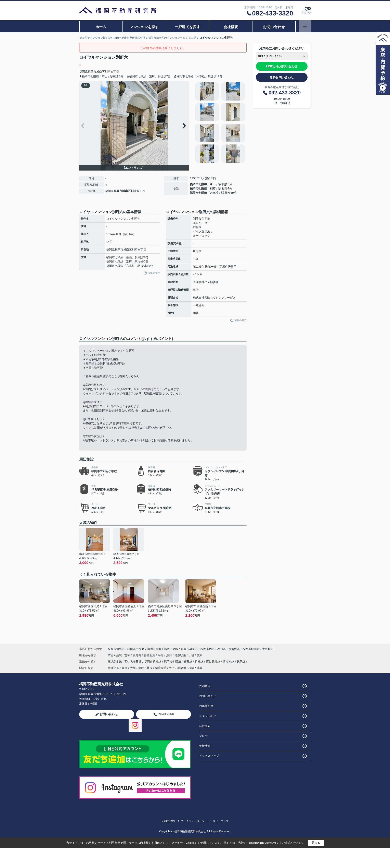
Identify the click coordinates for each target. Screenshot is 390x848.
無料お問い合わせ (282, 77)
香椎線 (199, 661)
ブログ (203, 735)
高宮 (111, 655)
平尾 (161, 655)
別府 (107, 71)
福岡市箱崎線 (153, 661)
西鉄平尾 (113, 668)
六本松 (214, 192)
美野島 (137, 655)
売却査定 (204, 686)
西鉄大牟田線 (133, 661)
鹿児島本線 (115, 661)
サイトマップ (221, 821)
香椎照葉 (150, 655)
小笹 (191, 655)
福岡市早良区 (189, 649)
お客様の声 (206, 706)
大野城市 (268, 649)
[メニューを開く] (305, 26)
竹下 (172, 668)
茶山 (213, 184)
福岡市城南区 (96, 71)
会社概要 (230, 27)
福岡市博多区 (116, 649)
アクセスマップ (209, 755)
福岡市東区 (171, 649)
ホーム (100, 27)
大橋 (133, 668)
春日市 (221, 649)
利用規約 (169, 821)
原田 (169, 655)
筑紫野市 (234, 649)
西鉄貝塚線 (213, 661)
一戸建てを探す (187, 27)
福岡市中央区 (135, 649)
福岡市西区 (207, 649)
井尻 (149, 668)
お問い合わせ (274, 27)
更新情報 (204, 745)
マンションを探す (144, 27)
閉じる (316, 842)
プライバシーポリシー (194, 821)
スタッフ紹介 (207, 716)
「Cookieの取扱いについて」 (263, 842)
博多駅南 (180, 655)
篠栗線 (188, 661)
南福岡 (181, 668)
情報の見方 (154, 273)
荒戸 (200, 655)
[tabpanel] (220, 122)
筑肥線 (241, 661)
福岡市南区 (154, 649)
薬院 (119, 655)
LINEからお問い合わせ (281, 66)
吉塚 (127, 655)
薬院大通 (160, 668)
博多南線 (229, 661)
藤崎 (200, 668)
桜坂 (191, 668)
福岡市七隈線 (198, 184)
